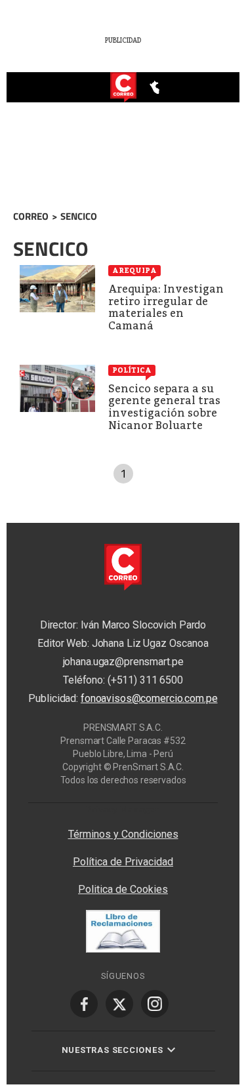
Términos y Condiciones (123, 834)
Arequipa (134, 270)
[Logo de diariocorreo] (123, 88)
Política (132, 370)
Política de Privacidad (123, 861)
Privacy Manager (122, 809)
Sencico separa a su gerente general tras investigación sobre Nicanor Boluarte (164, 407)
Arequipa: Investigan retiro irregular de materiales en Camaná (166, 307)
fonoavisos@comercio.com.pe (149, 699)
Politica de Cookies (123, 889)
